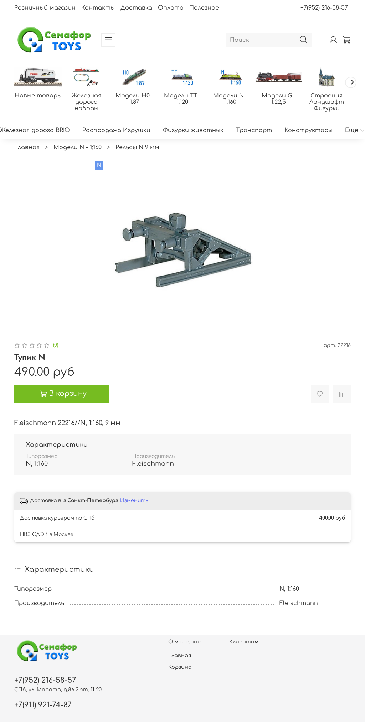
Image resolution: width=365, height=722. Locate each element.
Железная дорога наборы (86, 102)
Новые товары (38, 95)
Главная (27, 147)
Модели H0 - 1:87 (134, 98)
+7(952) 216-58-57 (324, 8)
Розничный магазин (45, 8)
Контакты (98, 8)
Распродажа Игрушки (116, 130)
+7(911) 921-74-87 (43, 705)
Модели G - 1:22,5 (279, 98)
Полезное (204, 8)
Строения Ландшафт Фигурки (326, 102)
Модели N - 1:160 (230, 98)
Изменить (134, 500)
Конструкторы (308, 130)
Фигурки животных (193, 130)
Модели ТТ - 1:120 (182, 98)
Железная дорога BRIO (35, 130)
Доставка (136, 8)
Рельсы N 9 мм (137, 147)
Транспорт (254, 130)
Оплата (171, 8)
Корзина (180, 667)
